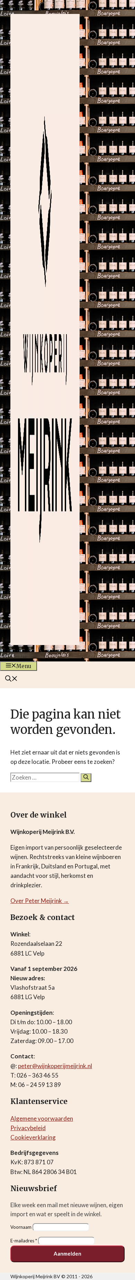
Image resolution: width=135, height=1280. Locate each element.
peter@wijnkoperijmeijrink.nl (55, 1066)
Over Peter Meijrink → (39, 900)
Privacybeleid (28, 1128)
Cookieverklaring (33, 1137)
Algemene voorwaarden (41, 1118)
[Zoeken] (86, 777)
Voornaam (21, 1227)
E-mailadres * (23, 1240)
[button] (11, 679)
